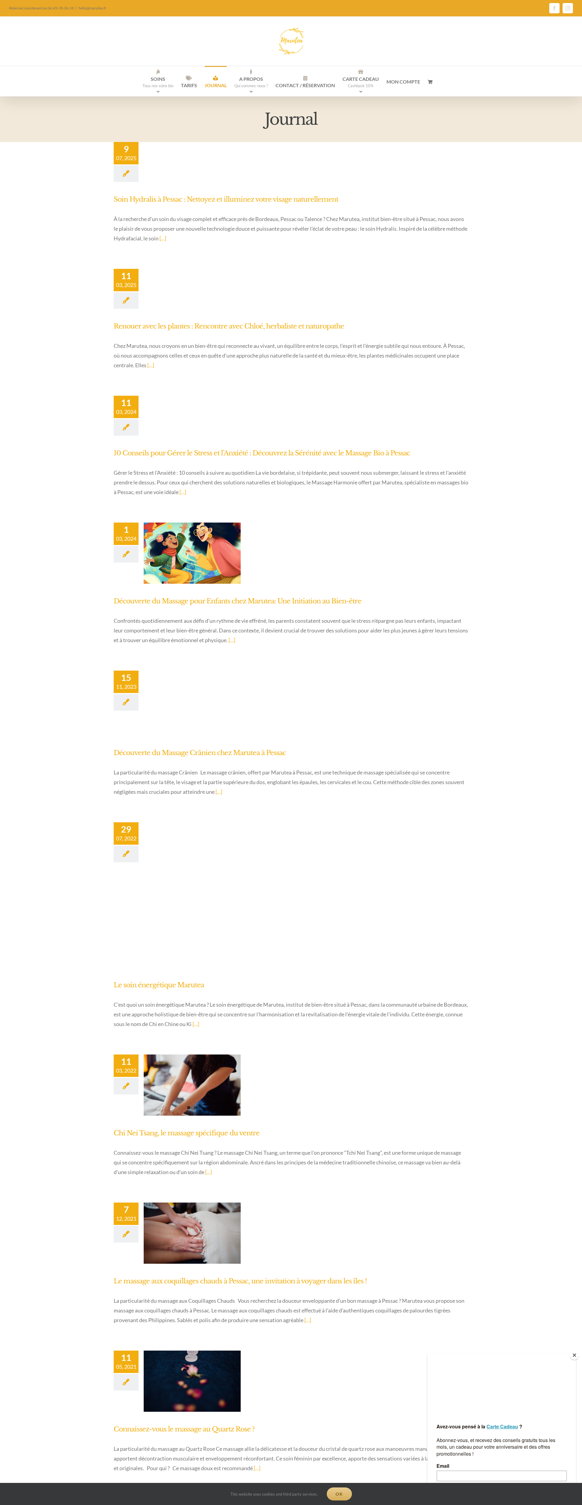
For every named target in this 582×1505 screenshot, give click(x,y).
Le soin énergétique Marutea (159, 985)
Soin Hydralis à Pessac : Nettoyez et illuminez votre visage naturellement (226, 199)
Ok (339, 1494)
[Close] (574, 1355)
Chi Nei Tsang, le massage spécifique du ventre (186, 1133)
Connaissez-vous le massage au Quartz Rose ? (184, 1429)
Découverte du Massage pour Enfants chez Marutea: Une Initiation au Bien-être (237, 601)
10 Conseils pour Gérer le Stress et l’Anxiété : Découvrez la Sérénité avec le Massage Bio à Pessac (262, 453)
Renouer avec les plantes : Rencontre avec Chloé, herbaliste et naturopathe (229, 326)
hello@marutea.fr (92, 8)
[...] (162, 238)
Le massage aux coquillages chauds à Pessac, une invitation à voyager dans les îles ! (240, 1281)
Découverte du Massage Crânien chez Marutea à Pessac (200, 753)
